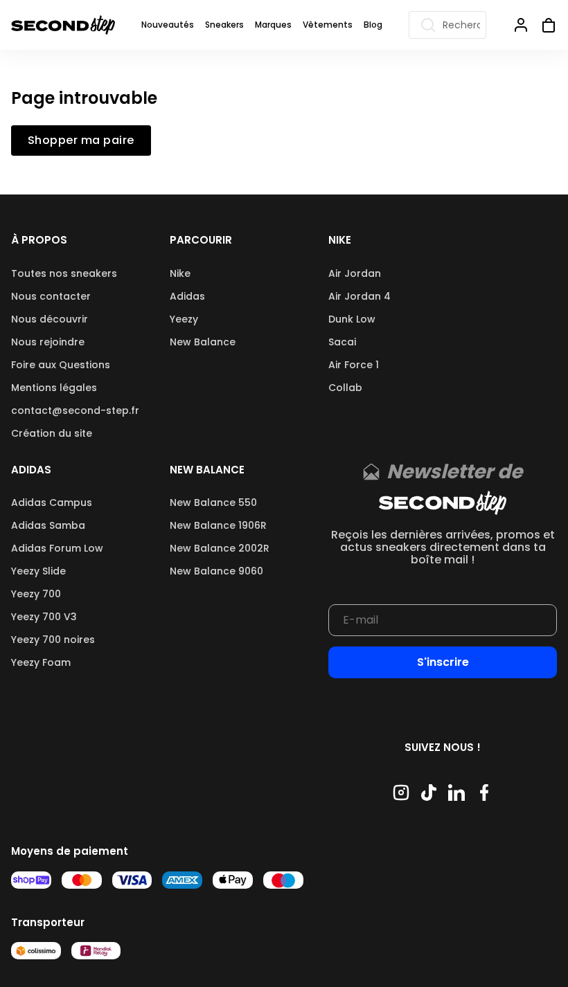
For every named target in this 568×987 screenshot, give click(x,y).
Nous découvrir (49, 319)
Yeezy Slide (38, 571)
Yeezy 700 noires (53, 639)
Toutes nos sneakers (64, 273)
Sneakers (224, 24)
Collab (345, 388)
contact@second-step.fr (75, 410)
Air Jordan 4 (359, 296)
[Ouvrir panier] (543, 25)
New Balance (203, 342)
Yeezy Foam (41, 662)
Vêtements (328, 24)
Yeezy (184, 319)
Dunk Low (351, 319)
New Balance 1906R (218, 525)
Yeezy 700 (36, 594)
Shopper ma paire (81, 140)
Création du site (51, 433)
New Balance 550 (213, 502)
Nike (180, 273)
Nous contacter (51, 296)
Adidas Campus (51, 502)
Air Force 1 (353, 365)
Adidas (187, 296)
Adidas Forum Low (57, 548)
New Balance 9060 (216, 571)
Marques (273, 24)
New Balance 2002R (219, 548)
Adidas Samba (48, 525)
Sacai (342, 342)
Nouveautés (167, 24)
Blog (373, 24)
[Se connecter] (521, 25)
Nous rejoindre (48, 342)
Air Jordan (354, 273)
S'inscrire (443, 662)
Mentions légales (54, 388)
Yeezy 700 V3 (44, 617)
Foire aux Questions (60, 365)
